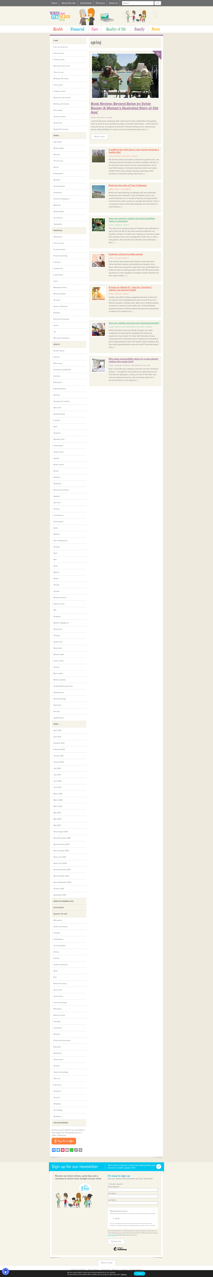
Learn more (111, 1235)
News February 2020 (61, 844)
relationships (136, 365)
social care (146, 365)
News (156, 29)
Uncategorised (60, 1123)
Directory (100, 3)
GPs (54, 610)
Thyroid (56, 585)
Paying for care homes (62, 97)
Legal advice (58, 275)
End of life (57, 408)
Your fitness (57, 218)
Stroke (55, 578)
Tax (54, 332)
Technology (57, 1110)
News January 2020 (61, 851)
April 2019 (57, 730)
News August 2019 (60, 832)
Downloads (85, 3)
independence (131, 327)
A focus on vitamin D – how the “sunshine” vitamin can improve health (130, 288)
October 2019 (58, 889)
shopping (148, 327)
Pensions (56, 300)
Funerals (56, 420)
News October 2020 (61, 876)
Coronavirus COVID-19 (62, 370)
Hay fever (57, 502)
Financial (77, 29)
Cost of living (58, 243)
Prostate (56, 547)
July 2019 (57, 768)
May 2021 (57, 825)
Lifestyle (56, 933)
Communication (59, 945)
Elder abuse (57, 110)
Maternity (57, 205)
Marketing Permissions (118, 1211)
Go (157, 3)
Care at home (58, 53)
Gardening (57, 1053)
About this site (69, 3)
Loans (55, 281)
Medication (57, 648)
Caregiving (57, 192)
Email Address (114, 1187)
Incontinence (58, 515)
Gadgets (56, 496)
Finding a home (59, 91)
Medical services (59, 597)
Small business (59, 186)
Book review (101, 117)
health (117, 189)
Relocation (57, 1009)
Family (139, 29)
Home (54, 3)
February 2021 (58, 743)
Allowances (57, 237)
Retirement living (60, 983)
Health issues (58, 452)
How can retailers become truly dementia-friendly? (134, 323)
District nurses (58, 604)
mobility (126, 258)
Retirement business (61, 319)
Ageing (56, 458)
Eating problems (59, 389)
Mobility (56, 534)
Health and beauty (60, 926)
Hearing (56, 509)
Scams (55, 325)
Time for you (58, 161)
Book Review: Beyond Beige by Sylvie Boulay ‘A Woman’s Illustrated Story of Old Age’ (124, 108)
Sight (55, 553)
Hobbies (56, 1066)
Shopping (57, 1104)
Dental (55, 471)
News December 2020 (62, 838)
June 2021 (57, 787)
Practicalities (58, 446)
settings (124, 1274)
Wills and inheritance (61, 338)
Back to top (106, 1262)
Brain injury (57, 363)
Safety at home (59, 1015)
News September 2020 (62, 882)
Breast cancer (58, 465)
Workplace (57, 1116)
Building (56, 180)
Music (55, 971)
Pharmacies (57, 629)
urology (56, 591)
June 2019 (57, 781)
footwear (118, 258)
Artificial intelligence (61, 199)
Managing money (60, 287)
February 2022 (59, 749)
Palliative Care (58, 439)
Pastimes (56, 1034)
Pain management (60, 540)
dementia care (120, 327)
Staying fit (57, 705)
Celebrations (58, 939)
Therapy (56, 635)
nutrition (118, 294)
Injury (55, 528)
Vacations (57, 1091)
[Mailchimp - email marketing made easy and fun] (120, 1250)
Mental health (58, 654)
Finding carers (58, 60)
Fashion (56, 958)
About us (113, 3)
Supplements (58, 718)
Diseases (56, 376)
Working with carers (61, 78)
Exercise (56, 711)
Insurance (57, 262)
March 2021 (57, 806)
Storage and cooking (61, 401)
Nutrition (56, 395)
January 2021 (58, 756)
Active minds (58, 661)
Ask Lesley (57, 142)
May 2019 (57, 813)
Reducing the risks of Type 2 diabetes (128, 185)
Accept (139, 1273)
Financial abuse (59, 249)
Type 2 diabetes (125, 189)
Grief (55, 427)
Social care (57, 123)
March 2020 (58, 800)
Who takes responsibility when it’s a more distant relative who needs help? (133, 360)
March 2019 (57, 794)
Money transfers (59, 294)
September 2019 (59, 895)
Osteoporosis (58, 692)
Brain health (58, 673)
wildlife (126, 225)
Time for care (58, 72)
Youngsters (57, 224)
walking (135, 156)
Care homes (58, 85)
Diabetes (56, 477)
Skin (55, 559)
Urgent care (57, 642)
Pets (55, 977)
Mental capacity (59, 680)
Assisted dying (59, 414)
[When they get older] (60, 20)
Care (95, 29)
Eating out (57, 1085)
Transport (57, 1021)
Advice (56, 167)
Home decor (58, 996)
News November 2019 (61, 870)
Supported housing (60, 129)
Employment (58, 173)
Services (56, 1097)
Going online (58, 1059)
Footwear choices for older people (126, 254)
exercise (118, 156)
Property (56, 313)
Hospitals (56, 616)
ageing (93, 117)
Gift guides (57, 920)
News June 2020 (60, 863)
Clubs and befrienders (61, 1040)
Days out (56, 1078)
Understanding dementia (63, 686)
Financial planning (60, 256)
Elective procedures (61, 490)
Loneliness (57, 1028)
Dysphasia (57, 484)
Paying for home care (61, 66)
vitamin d (125, 294)
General (56, 154)
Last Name (112, 1200)
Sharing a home (59, 116)
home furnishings (60, 1002)
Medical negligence (61, 623)
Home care (57, 990)
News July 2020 (59, 857)
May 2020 (57, 819)
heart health (126, 156)
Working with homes (61, 104)
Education (57, 1047)
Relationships (58, 148)
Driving (56, 952)
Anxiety (56, 667)
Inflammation (58, 521)
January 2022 (58, 762)
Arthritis (56, 357)
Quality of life (116, 29)
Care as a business (60, 47)
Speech (56, 572)
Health (58, 29)
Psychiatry (58, 908)
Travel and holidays (60, 1072)
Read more (99, 136)
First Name (112, 1193)
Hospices (56, 433)
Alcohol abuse (58, 351)
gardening (118, 225)
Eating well (57, 382)
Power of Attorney (60, 306)
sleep (55, 566)
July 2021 (57, 775)
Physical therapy (59, 699)
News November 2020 (63, 901)
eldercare (118, 365)
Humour (109, 117)
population (140, 327)
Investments (58, 268)
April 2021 (57, 737)
